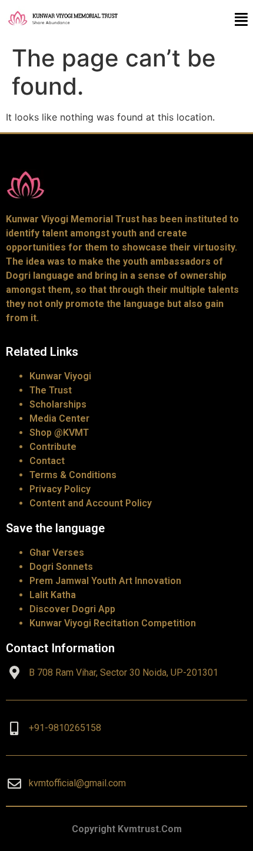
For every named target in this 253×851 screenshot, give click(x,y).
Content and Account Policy (90, 503)
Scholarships (57, 404)
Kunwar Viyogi (60, 376)
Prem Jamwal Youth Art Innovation (105, 580)
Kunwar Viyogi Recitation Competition (112, 623)
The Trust (50, 390)
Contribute (52, 446)
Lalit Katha (52, 594)
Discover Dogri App (72, 609)
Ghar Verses (56, 552)
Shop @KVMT (59, 432)
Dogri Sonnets (61, 566)
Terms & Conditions (72, 474)
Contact (47, 460)
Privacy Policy (60, 489)
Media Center (59, 418)
